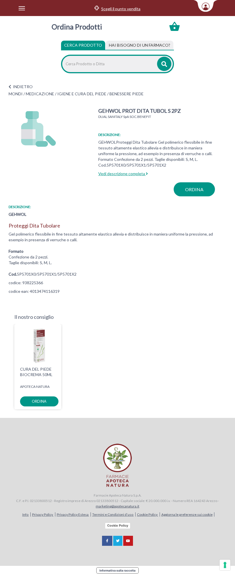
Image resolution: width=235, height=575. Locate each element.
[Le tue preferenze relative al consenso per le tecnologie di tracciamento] (225, 565)
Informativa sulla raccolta (117, 570)
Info (25, 514)
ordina (194, 189)
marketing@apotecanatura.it (117, 506)
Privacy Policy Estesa (73, 514)
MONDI (16, 93)
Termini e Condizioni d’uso (113, 514)
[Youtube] (128, 541)
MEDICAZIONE (40, 93)
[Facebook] (107, 541)
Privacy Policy (43, 514)
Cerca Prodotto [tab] (83, 45)
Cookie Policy (147, 514)
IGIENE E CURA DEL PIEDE (81, 93)
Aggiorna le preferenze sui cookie (187, 514)
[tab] (139, 45)
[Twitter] (117, 541)
